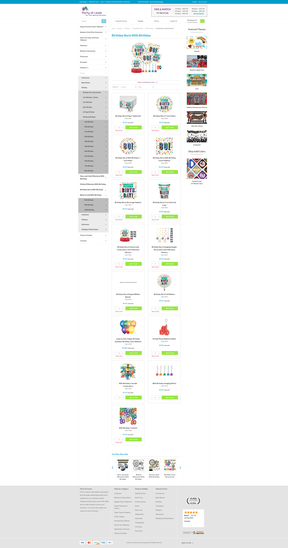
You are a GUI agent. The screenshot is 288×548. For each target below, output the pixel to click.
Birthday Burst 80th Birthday (91, 189)
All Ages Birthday (88, 112)
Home (113, 28)
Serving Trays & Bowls (122, 521)
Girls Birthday (87, 102)
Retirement (85, 224)
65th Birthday (88, 156)
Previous (112, 467)
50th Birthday (88, 146)
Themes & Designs (86, 235)
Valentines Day (140, 493)
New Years (138, 531)
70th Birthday (88, 161)
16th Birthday (88, 122)
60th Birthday (88, 151)
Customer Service (121, 21)
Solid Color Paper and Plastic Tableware (89, 39)
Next (180, 467)
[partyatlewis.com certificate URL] (193, 532)
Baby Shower (86, 83)
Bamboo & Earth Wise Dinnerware (91, 32)
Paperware (83, 45)
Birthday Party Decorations (92, 92)
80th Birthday (88, 171)
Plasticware (84, 56)
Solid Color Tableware (122, 525)
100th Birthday (89, 210)
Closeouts (83, 241)
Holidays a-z (84, 68)
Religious (85, 219)
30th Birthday (88, 136)
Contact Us (173, 21)
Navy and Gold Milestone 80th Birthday (92, 177)
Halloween (139, 518)
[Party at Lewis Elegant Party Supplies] (99, 11)
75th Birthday (88, 166)
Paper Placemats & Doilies (121, 507)
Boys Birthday (87, 107)
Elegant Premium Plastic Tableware (91, 27)
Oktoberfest (139, 514)
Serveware (83, 62)
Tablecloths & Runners (122, 529)
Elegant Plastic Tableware (123, 502)
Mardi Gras (139, 497)
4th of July (138, 510)
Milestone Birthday (89, 117)
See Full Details (199, 13)
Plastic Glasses (119, 516)
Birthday (84, 87)
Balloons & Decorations (87, 51)
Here (161, 2)
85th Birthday (88, 200)
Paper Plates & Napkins (122, 512)
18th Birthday (88, 127)
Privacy (156, 21)
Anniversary (86, 78)
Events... (83, 73)
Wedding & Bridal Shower (90, 229)
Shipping (140, 21)
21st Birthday (88, 131)
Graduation (85, 215)
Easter (137, 506)
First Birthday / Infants (90, 97)
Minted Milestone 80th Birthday (93, 184)
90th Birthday (88, 205)
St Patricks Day (140, 502)
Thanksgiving (139, 522)
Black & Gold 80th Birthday (91, 195)
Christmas (138, 527)
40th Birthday (88, 141)
